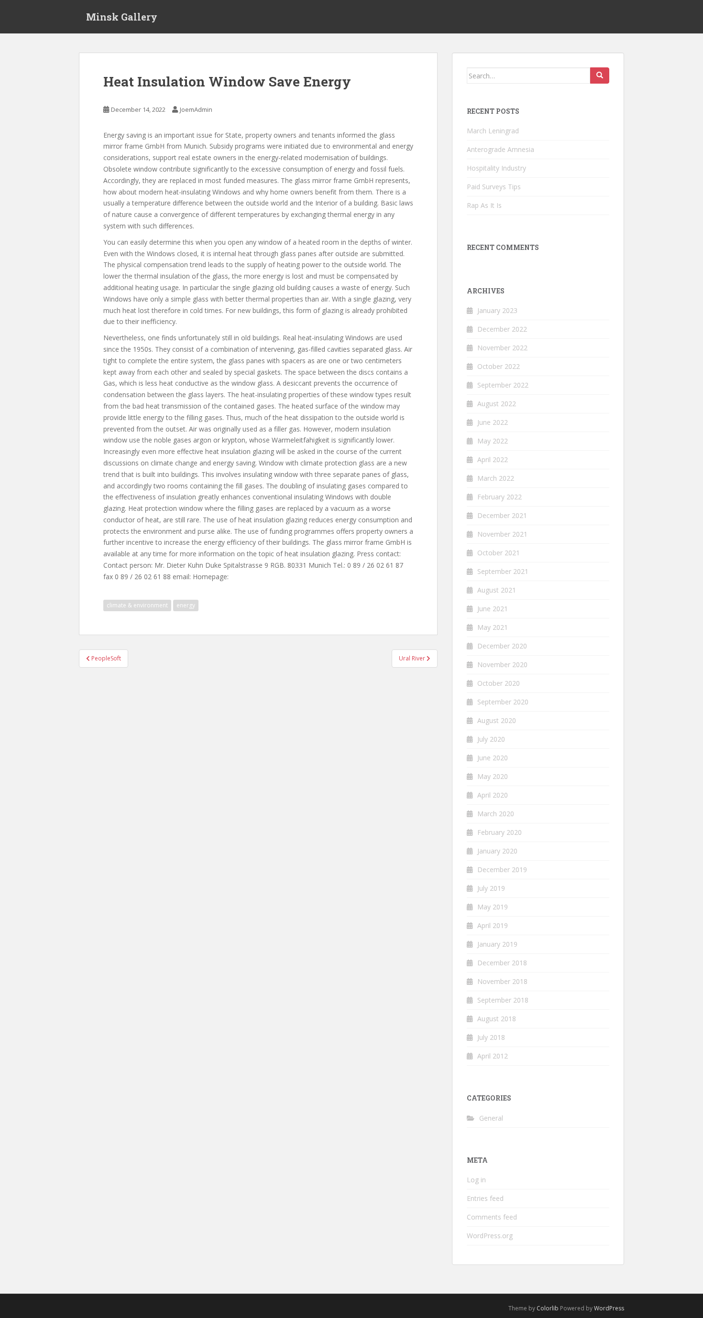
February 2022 (499, 496)
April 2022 (492, 459)
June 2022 (492, 422)
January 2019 (497, 944)
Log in (476, 1179)
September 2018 (502, 1000)
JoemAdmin (196, 109)
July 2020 (491, 739)
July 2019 (491, 888)
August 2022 (496, 403)
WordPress (609, 1308)
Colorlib (548, 1308)
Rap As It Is (484, 205)
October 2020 (498, 683)
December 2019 (502, 869)
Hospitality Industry (496, 168)
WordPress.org (490, 1235)
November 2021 (502, 534)
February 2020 (499, 832)
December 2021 (502, 515)
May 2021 (492, 627)
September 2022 (502, 384)
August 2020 (496, 720)
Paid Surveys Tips (494, 186)
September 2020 (502, 701)
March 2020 (495, 813)
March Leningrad (493, 130)
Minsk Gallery (121, 17)
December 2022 (502, 329)
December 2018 (502, 962)
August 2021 (496, 589)
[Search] (599, 75)
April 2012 (492, 1055)
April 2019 (492, 925)
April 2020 (492, 794)
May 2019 (492, 906)
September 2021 (502, 571)
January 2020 (497, 850)
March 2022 (495, 478)
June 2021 (492, 608)
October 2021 (498, 552)
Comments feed (492, 1216)
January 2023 (497, 310)
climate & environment (137, 605)
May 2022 (492, 440)
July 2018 (491, 1037)
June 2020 (492, 757)
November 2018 (502, 981)
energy (185, 605)
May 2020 (492, 776)
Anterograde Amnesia (500, 149)
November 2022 (502, 347)
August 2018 (496, 1018)
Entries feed (485, 1198)
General (491, 1118)
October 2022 (498, 366)
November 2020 (502, 664)
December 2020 (502, 645)
